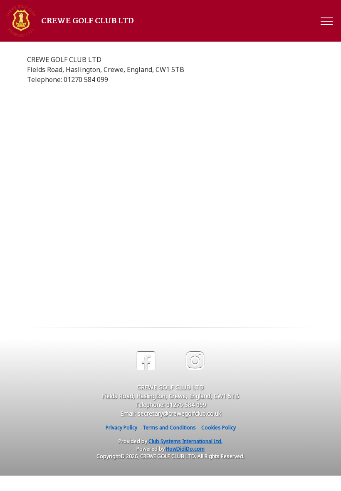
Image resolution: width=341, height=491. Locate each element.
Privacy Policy (121, 427)
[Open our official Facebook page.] (146, 361)
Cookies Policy (218, 427)
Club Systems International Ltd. (185, 441)
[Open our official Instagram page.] (195, 361)
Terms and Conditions (169, 427)
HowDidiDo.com (185, 448)
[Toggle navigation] (326, 21)
